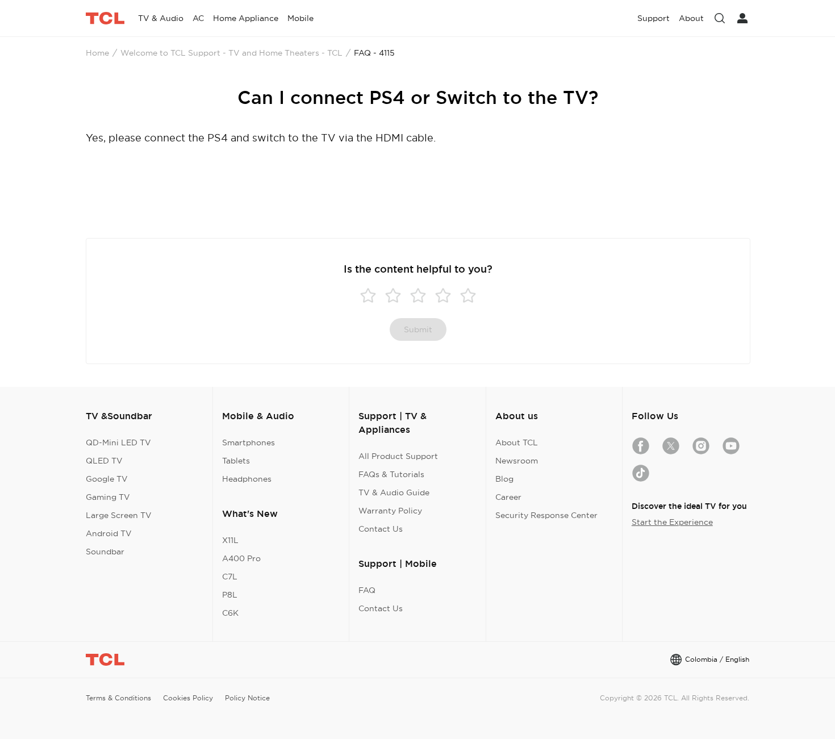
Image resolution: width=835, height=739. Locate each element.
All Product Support (398, 456)
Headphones (247, 479)
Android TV (109, 533)
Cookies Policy (188, 698)
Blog (504, 479)
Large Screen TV (119, 515)
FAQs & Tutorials (391, 474)
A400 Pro (241, 558)
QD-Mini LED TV (118, 442)
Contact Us (380, 529)
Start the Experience (672, 522)
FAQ (366, 590)
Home (97, 53)
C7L (229, 576)
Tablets (236, 461)
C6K (230, 613)
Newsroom (516, 461)
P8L (229, 595)
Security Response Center (546, 515)
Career (508, 497)
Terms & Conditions (118, 698)
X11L (230, 540)
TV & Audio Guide (393, 492)
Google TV (107, 479)
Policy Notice (247, 698)
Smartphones (248, 442)
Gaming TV (108, 497)
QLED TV (104, 461)
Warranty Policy (390, 511)
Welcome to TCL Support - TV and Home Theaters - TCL (231, 53)
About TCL (516, 442)
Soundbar (105, 551)
